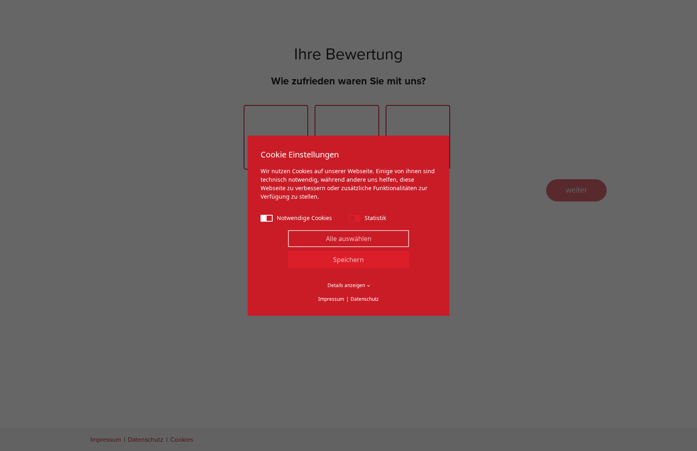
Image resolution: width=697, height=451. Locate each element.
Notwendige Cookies (304, 218)
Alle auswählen (348, 238)
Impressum (331, 299)
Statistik (375, 218)
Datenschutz (365, 299)
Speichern (348, 259)
